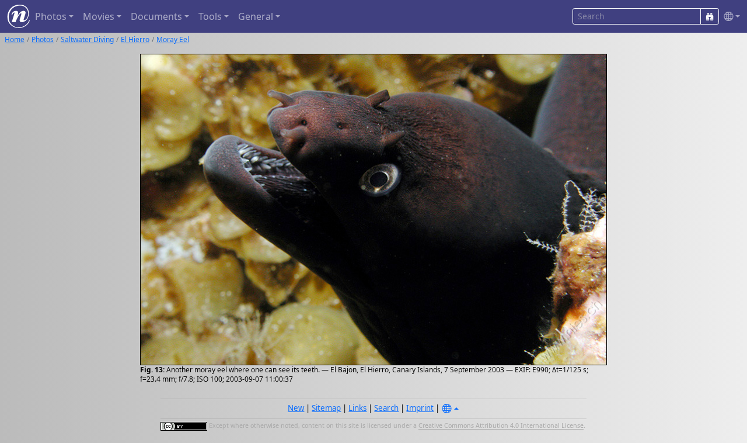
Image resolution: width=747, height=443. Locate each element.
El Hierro (135, 39)
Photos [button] (51, 16)
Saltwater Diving (87, 39)
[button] (729, 16)
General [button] (255, 16)
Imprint (420, 408)
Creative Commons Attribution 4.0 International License (501, 426)
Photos (43, 39)
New (296, 408)
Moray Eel (172, 39)
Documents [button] (156, 16)
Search (386, 408)
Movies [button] (98, 16)
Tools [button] (210, 16)
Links (357, 408)
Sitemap (326, 408)
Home (15, 39)
